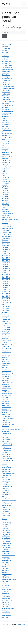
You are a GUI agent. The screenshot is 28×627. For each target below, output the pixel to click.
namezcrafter (6, 534)
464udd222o (6, 181)
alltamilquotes (6, 340)
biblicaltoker (6, 441)
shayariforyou (6, 471)
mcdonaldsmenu (7, 467)
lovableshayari (6, 226)
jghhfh (4, 208)
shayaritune (5, 447)
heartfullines (6, 547)
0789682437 (6, 255)
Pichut (4, 304)
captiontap (5, 403)
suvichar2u (5, 610)
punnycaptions (6, 494)
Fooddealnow (6, 414)
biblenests (5, 367)
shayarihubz (6, 380)
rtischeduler (5, 490)
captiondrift (5, 570)
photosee (5, 452)
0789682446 (6, 270)
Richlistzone (5, 97)
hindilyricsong (6, 515)
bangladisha (6, 63)
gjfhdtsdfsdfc (6, 187)
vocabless (5, 521)
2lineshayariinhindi (7, 363)
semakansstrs (6, 407)
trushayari (5, 132)
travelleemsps (6, 352)
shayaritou (5, 114)
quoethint (5, 179)
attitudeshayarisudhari (9, 500)
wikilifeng (5, 77)
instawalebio (6, 541)
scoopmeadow (6, 371)
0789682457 (6, 291)
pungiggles (5, 308)
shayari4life (5, 103)
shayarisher (5, 147)
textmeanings (6, 242)
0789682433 (6, 247)
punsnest (5, 397)
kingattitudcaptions (8, 86)
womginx (5, 488)
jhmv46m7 (5, 189)
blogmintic (5, 170)
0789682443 (6, 266)
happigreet (5, 90)
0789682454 (6, 285)
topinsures (5, 73)
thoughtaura (6, 215)
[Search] (4, 36)
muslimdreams (6, 505)
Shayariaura (5, 577)
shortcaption (6, 598)
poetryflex (5, 583)
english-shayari (6, 44)
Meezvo (4, 519)
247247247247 (6, 302)
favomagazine (6, 348)
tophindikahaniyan (7, 111)
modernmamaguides (8, 555)
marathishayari (6, 392)
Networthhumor (7, 96)
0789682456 (6, 289)
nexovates (5, 492)
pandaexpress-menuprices (10, 219)
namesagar (5, 593)
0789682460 (6, 297)
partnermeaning (7, 130)
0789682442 (6, 264)
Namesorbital (6, 481)
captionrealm (6, 530)
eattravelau (5, 602)
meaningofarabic (7, 443)
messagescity (6, 238)
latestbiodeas (6, 498)
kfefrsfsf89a (6, 183)
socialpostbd (6, 71)
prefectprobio (6, 94)
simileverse (5, 331)
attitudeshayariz (7, 152)
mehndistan (5, 338)
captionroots (6, 306)
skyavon (4, 390)
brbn (3, 54)
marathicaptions (7, 160)
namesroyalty (6, 479)
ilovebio (4, 175)
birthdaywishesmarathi (9, 473)
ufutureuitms (6, 333)
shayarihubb (6, 168)
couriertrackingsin (7, 456)
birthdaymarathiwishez (9, 579)
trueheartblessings (8, 373)
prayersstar (5, 564)
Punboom (5, 240)
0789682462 (6, 300)
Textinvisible (6, 141)
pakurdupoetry (6, 113)
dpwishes (5, 149)
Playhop (4, 420)
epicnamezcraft (6, 574)
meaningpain (6, 559)
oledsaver (5, 223)
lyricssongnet (6, 319)
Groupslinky (5, 426)
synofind (4, 507)
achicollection (6, 318)
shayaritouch (6, 221)
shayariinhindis (6, 439)
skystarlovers (6, 374)
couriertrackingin (7, 217)
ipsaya (4, 118)
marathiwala (6, 462)
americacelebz (6, 560)
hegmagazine (6, 350)
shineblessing (6, 99)
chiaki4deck (5, 337)
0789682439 (6, 259)
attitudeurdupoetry (8, 105)
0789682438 (6, 257)
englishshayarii (6, 225)
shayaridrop (5, 310)
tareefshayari (6, 545)
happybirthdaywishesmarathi (11, 429)
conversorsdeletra (7, 228)
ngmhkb (4, 185)
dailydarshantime (7, 502)
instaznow (5, 549)
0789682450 (6, 278)
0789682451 (6, 280)
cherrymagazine (7, 433)
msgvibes (5, 587)
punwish (4, 496)
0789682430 (6, 261)
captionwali (5, 116)
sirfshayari (5, 524)
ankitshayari (5, 466)
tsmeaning (5, 359)
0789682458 (6, 293)
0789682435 (6, 251)
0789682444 (6, 268)
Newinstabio (6, 511)
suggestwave (6, 369)
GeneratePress (22, 624)
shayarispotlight (7, 344)
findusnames (6, 469)
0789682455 (6, 287)
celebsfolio (5, 483)
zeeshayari (5, 316)
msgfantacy (5, 143)
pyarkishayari (6, 540)
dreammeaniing (7, 411)
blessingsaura (6, 388)
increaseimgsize (7, 504)
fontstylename (6, 162)
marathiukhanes (7, 137)
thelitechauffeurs (7, 156)
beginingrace (6, 124)
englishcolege (6, 513)
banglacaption (6, 61)
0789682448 (6, 274)
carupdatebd (6, 84)
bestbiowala (6, 135)
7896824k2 (5, 204)
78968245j (5, 202)
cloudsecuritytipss (7, 234)
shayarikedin (6, 612)
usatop (4, 171)
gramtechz (5, 431)
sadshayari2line (7, 614)
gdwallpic (5, 365)
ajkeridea (5, 158)
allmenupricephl (7, 445)
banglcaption (6, 151)
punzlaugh (5, 399)
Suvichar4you (6, 327)
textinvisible (5, 585)
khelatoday (5, 56)
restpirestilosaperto (8, 65)
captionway (5, 557)
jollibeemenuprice (7, 458)
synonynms (5, 361)
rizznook (4, 342)
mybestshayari (6, 615)
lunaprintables (6, 232)
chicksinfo (5, 572)
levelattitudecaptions (8, 88)
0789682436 (6, 253)
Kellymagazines (6, 448)
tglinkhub (5, 52)
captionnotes (6, 92)
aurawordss (5, 376)
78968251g (5, 196)
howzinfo (5, 325)
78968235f (5, 194)
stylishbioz (5, 576)
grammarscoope (7, 236)
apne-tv (4, 173)
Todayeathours (6, 416)
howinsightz (5, 346)
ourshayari (5, 209)
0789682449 (6, 276)
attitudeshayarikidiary (8, 608)
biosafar (4, 464)
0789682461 (6, 299)
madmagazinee (6, 323)
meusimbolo (6, 617)
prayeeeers (5, 384)
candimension (6, 475)
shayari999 (5, 58)
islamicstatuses (6, 80)
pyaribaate (5, 211)
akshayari (5, 321)
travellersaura (6, 335)
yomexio (4, 145)
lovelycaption (6, 596)
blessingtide (6, 245)
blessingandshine (7, 382)
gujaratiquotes (6, 166)
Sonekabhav (6, 48)
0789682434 (6, 249)
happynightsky (6, 562)
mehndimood (6, 422)
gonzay (4, 409)
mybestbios (5, 314)
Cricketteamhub (7, 486)
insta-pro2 (5, 164)
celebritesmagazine (8, 120)
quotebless (5, 177)
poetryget (5, 477)
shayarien (5, 606)
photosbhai (5, 109)
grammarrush (6, 128)
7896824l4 (5, 206)
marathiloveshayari (8, 101)
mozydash (5, 59)
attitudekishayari (7, 354)
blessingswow (6, 589)
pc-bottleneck (6, 485)
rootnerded (5, 553)
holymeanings (6, 230)
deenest (4, 517)
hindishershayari (7, 67)
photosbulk (5, 107)
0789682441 (6, 262)
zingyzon (5, 312)
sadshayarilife (6, 428)
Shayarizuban (6, 75)
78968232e (5, 192)
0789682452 (6, 281)
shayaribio (5, 437)
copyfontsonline (7, 393)
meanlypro (5, 591)
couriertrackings (7, 78)
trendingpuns (6, 405)
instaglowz (5, 378)
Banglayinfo (5, 46)
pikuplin (4, 357)
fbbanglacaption (7, 600)
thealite (4, 412)
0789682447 (6, 272)
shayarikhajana (6, 604)
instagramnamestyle (8, 424)
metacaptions (6, 386)
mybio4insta (6, 538)
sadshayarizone (7, 133)
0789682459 (6, 295)
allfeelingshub (6, 532)
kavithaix (5, 139)
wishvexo (5, 566)
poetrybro (5, 126)
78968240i (5, 200)
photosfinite (5, 50)
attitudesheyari (6, 329)
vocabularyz (5, 551)
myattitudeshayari (7, 213)
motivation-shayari (7, 460)
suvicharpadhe (6, 543)
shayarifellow (6, 154)
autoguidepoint (6, 401)
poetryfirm (5, 435)
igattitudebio (6, 526)
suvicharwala (6, 536)
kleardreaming (6, 522)
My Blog (6, 4)
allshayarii (5, 82)
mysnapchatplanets (8, 418)
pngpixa (4, 595)
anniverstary (6, 454)
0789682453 (6, 283)
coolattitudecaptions (8, 69)
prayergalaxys (6, 395)
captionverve (6, 568)
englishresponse (7, 356)
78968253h (5, 198)
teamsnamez (6, 122)
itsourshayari (6, 528)
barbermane (6, 509)
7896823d (5, 190)
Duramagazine (6, 450)
